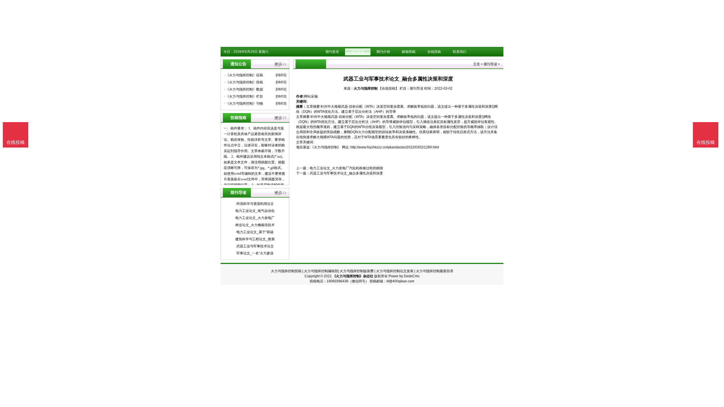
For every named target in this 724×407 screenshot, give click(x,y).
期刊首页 (332, 52)
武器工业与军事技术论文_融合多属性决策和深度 (346, 173)
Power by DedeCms (404, 276)
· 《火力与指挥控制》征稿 (243, 75)
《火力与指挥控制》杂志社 (353, 276)
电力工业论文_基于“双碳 (254, 232)
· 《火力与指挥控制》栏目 (243, 96)
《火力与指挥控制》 (326, 147)
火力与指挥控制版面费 (357, 271)
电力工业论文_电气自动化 (255, 211)
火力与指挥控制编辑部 (321, 271)
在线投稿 (434, 52)
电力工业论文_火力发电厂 (255, 218)
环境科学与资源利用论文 (255, 204)
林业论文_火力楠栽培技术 (255, 225)
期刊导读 (358, 52)
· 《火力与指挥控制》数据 (243, 89)
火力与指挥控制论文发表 (394, 271)
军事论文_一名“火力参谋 (254, 253)
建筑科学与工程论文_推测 (255, 239)
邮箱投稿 (408, 52)
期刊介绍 (383, 52)
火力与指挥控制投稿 (286, 271)
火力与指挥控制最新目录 (434, 271)
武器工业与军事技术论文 (255, 246)
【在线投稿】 (388, 88)
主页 (476, 64)
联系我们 (459, 52)
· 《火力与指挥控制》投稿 (243, 82)
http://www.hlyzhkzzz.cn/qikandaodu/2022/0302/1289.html (394, 147)
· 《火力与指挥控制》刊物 (243, 103)
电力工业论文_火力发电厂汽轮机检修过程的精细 (346, 168)
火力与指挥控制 (366, 88)
